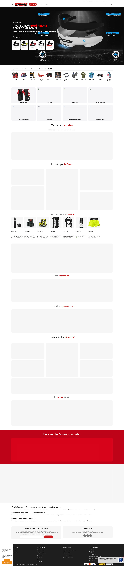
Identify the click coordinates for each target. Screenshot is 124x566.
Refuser (6, 560)
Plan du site (39, 561)
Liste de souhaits (66, 551)
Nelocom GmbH (33, 564)
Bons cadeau (97, 1)
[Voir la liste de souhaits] (105, 4)
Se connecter (14, 549)
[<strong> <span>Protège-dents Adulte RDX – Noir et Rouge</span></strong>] (32, 43)
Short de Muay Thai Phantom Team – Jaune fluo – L (94, 236)
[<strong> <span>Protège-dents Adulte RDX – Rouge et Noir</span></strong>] (49, 43)
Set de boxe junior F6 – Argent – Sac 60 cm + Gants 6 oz (17, 236)
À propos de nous (41, 549)
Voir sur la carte (92, 560)
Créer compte (14, 551)
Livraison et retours (67, 553)
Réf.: (12, 237)
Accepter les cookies (6, 563)
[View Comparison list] (102, 4)
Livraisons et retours (41, 553)
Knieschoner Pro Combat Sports (105, 559)
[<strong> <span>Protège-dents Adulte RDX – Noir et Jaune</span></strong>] (24, 43)
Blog (84, 1)
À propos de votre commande (69, 549)
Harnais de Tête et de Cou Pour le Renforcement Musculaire (68, 236)
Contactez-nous (89, 1)
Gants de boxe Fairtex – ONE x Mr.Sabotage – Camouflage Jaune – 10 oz (42, 236)
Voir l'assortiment (17, 37)
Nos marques (104, 1)
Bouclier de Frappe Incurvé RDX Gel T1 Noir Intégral (55, 236)
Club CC (79, 1)
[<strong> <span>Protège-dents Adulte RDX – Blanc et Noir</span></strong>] (41, 43)
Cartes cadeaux (40, 555)
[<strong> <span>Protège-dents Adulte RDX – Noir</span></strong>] (16, 43)
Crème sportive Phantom (81, 235)
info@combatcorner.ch (94, 558)
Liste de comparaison (67, 555)
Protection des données (68, 557)
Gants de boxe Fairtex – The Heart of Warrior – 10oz (29, 236)
